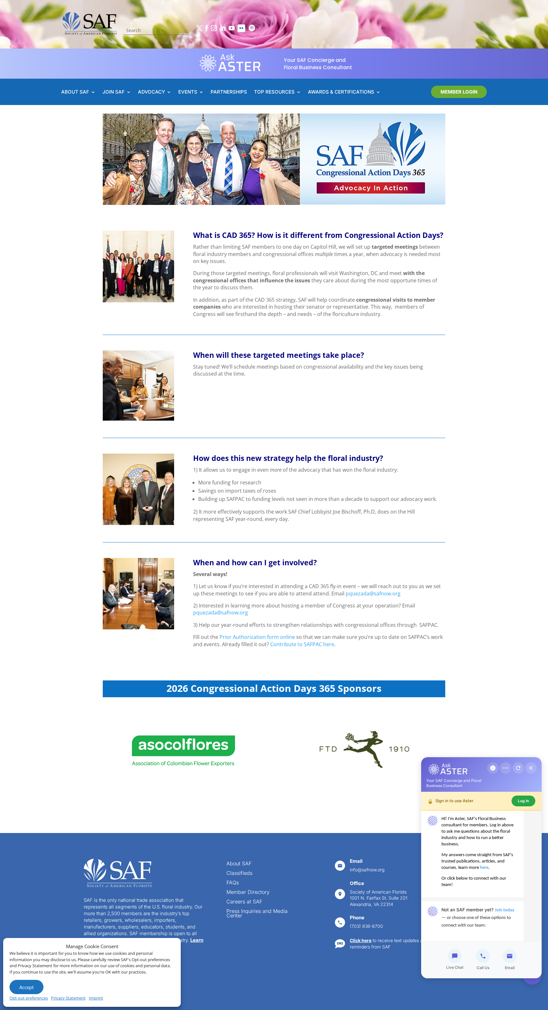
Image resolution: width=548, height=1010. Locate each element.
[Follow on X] (199, 28)
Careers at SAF (244, 902)
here (484, 867)
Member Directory (248, 892)
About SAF (238, 864)
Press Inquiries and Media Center (257, 914)
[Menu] (505, 768)
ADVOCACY (151, 92)
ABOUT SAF (75, 92)
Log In (523, 800)
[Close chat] (531, 768)
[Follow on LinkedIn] (223, 28)
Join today (504, 910)
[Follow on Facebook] (206, 28)
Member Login (458, 92)
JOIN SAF (113, 92)
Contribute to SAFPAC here (302, 644)
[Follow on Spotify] (251, 28)
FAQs (232, 883)
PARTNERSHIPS (229, 92)
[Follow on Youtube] (231, 28)
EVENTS (187, 92)
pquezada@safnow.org (373, 593)
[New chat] (518, 768)
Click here (360, 940)
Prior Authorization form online (257, 636)
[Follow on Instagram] (214, 28)
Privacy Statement (68, 998)
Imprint (96, 998)
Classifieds (239, 873)
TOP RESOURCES (274, 92)
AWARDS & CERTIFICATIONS (341, 92)
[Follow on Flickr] (241, 28)
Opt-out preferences (29, 998)
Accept (26, 987)
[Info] (493, 768)
